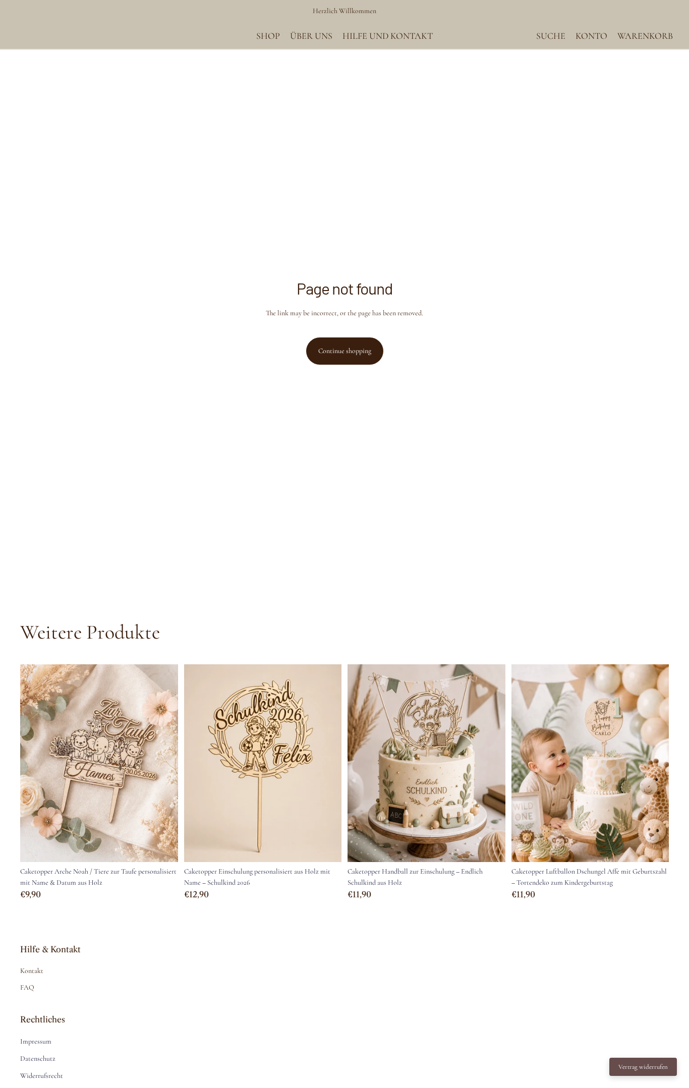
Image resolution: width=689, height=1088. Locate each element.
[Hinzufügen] (162, 846)
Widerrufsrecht (41, 1075)
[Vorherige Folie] (35, 763)
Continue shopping (344, 351)
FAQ (27, 987)
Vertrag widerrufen (643, 1067)
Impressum (35, 1041)
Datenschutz (37, 1058)
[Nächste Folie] (163, 763)
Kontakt (31, 970)
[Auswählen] (653, 846)
